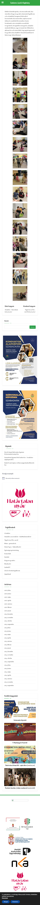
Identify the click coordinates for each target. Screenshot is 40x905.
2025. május (7, 634)
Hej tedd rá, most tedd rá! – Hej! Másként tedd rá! (17, 536)
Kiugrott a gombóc (9, 560)
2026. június (7, 594)
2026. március (8, 604)
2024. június (7, 668)
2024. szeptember (9, 661)
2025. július (7, 627)
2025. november (8, 617)
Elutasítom (15, 902)
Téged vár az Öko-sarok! (11, 540)
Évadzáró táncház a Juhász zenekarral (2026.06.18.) (20, 788)
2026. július (7, 590)
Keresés (6, 321)
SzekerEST (7, 567)
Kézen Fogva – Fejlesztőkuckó (12, 547)
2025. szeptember (9, 624)
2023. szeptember (9, 685)
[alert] (20, 478)
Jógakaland (7, 574)
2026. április (7, 600)
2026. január (7, 611)
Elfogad (6, 902)
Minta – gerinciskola (10, 543)
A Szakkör (7, 533)
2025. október (8, 621)
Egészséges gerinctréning (11, 550)
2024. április (7, 675)
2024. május (7, 672)
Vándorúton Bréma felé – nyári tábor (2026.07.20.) (20, 765)
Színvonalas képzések (20, 720)
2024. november (8, 655)
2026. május (7, 597)
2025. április (7, 638)
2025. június (7, 631)
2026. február (8, 607)
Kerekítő (6, 557)
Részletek (5, 898)
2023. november (8, 682)
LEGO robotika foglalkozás (12, 570)
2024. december (8, 651)
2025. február (7, 645)
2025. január (7, 648)
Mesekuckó (7, 564)
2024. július (7, 665)
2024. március (8, 678)
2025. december (8, 614)
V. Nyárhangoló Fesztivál (20, 743)
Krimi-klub (7, 554)
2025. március (8, 641)
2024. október (8, 658)
